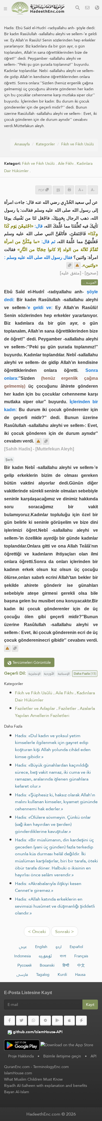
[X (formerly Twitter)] (21, 1021)
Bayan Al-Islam (16, 1091)
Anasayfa (22, 144)
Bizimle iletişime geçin (62, 1056)
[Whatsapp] (33, 1021)
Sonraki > (64, 931)
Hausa (80, 974)
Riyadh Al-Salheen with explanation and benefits (45, 1085)
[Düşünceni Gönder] (77, 265)
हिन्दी (66, 965)
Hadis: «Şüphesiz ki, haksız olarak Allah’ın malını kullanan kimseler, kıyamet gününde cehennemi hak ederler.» (56, 802)
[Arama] (77, 8)
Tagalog (43, 974)
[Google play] (57, 1021)
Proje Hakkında (21, 1056)
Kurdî (62, 974)
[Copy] (69, 265)
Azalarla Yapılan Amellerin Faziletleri (55, 711)
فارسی (22, 974)
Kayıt (90, 1004)
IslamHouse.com (18, 1073)
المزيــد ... (89, 282)
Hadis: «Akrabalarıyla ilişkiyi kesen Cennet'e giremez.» (48, 887)
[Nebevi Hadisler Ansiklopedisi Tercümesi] (38, 8)
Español (76, 946)
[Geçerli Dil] (97, 8)
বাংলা (63, 955)
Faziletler (67, 708)
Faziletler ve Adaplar (35, 708)
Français (81, 955)
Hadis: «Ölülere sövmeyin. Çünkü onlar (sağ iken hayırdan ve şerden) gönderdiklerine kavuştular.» (53, 824)
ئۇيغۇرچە (45, 955)
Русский (24, 965)
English (41, 946)
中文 (81, 965)
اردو (58, 946)
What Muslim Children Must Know (33, 1079)
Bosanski (47, 965)
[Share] (58, 190)
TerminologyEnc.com (51, 1066)
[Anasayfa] (5, 8)
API (94, 1056)
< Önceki (37, 931)
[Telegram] (45, 1021)
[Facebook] (9, 1021)
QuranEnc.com (17, 1066)
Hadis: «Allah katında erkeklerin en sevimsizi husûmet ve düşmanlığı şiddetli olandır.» (55, 906)
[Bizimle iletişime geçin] (87, 8)
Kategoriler (45, 144)
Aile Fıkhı (65, 163)
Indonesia (22, 955)
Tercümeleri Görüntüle (31, 662)
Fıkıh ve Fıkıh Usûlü (77, 144)
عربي (23, 946)
